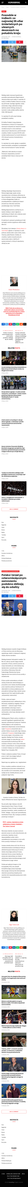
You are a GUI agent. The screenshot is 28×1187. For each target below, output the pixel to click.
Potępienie (8, 729)
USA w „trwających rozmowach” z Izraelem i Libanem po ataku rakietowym (13, 499)
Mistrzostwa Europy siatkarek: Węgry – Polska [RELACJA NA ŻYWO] (14, 1026)
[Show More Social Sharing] (24, 42)
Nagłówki (4, 525)
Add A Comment (14, 509)
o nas (3, 550)
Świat (4, 11)
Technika (4, 535)
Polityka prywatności (7, 561)
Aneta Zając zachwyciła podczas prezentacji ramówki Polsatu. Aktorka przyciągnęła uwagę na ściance (12, 1076)
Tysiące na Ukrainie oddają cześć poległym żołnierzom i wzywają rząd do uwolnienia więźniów (13, 474)
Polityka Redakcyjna (6, 558)
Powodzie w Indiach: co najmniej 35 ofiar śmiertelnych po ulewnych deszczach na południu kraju (20, 961)
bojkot (22, 739)
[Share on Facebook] (5, 42)
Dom (3, 522)
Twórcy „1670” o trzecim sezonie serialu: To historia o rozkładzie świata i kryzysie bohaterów (12, 1050)
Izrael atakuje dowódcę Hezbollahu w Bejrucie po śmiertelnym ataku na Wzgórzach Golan (14, 369)
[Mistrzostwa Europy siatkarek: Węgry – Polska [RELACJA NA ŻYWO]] (14, 1017)
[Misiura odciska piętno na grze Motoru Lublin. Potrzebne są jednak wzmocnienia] (14, 992)
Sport (3, 537)
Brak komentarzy (17, 36)
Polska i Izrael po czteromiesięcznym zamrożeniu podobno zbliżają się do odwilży (7, 336)
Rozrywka (4, 540)
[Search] (25, 2)
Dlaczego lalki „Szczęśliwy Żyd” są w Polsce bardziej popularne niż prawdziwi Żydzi (7, 959)
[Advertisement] (14, 79)
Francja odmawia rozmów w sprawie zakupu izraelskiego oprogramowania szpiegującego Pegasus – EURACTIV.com (20, 337)
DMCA (3, 556)
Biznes (3, 530)
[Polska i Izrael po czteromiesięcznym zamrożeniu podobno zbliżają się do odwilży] (14, 607)
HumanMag (11, 1182)
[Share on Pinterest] (19, 42)
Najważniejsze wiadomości (10, 571)
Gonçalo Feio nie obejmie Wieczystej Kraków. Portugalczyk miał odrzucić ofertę (14, 978)
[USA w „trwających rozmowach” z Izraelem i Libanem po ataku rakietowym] (14, 488)
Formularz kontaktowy (7, 553)
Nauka (3, 532)
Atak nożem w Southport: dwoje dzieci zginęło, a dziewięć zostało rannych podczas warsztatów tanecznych (13, 422)
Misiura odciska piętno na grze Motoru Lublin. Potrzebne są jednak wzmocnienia (13, 1003)
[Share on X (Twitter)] (12, 42)
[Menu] (3, 2)
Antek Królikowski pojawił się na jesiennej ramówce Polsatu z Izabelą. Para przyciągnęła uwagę (14, 1101)
